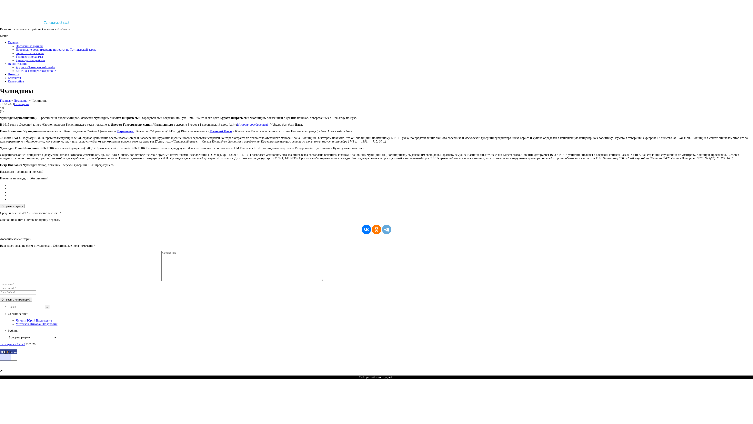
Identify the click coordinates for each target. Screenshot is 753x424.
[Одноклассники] (376, 229)
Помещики (21, 100)
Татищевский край (56, 22)
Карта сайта (16, 81)
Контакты (14, 78)
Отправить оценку (12, 206)
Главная (13, 42)
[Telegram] (386, 229)
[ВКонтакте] (366, 229)
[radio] (380, 185)
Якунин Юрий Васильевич (34, 320)
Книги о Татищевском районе (36, 70)
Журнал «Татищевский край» (35, 67)
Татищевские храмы (29, 56)
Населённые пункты (29, 46)
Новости (13, 74)
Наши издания (17, 63)
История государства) (253, 124)
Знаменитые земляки (30, 53)
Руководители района (30, 60)
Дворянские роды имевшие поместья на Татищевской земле (56, 49)
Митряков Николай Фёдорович (36, 324)
